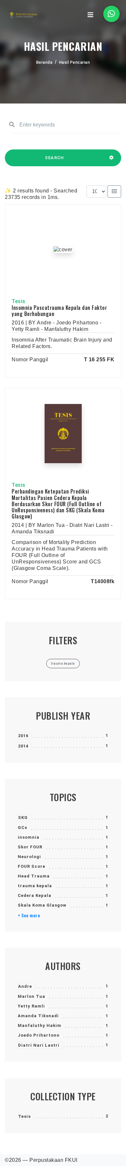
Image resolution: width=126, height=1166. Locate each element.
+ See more (29, 915)
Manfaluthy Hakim (39, 1025)
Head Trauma (34, 876)
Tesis (24, 1116)
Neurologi (29, 856)
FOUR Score (31, 866)
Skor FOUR (30, 847)
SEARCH (54, 157)
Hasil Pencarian (74, 62)
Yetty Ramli (31, 1006)
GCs (22, 827)
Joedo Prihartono (38, 1035)
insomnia (28, 837)
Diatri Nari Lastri (38, 1045)
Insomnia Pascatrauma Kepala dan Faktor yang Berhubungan (59, 311)
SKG (23, 817)
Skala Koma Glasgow (42, 905)
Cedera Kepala (34, 895)
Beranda (44, 62)
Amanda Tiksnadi (38, 1015)
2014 (23, 746)
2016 (23, 735)
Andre (25, 986)
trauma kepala (35, 885)
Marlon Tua (31, 996)
